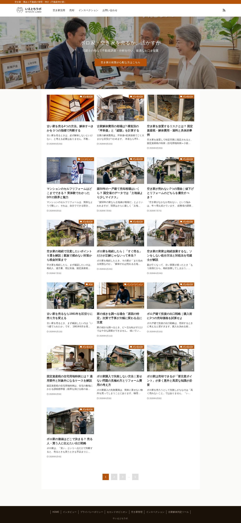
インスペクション (155, 512)
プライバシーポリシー (91, 512)
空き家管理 (137, 512)
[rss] (224, 10)
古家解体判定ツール (178, 512)
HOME (55, 512)
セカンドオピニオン (117, 512)
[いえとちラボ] (29, 10)
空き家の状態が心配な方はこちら (120, 62)
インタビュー (70, 512)
